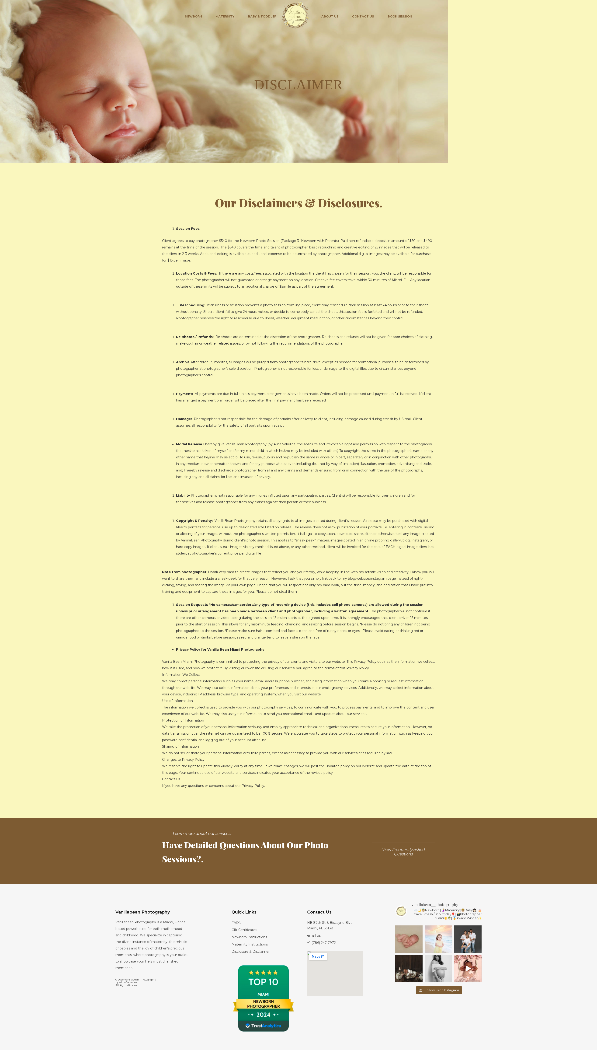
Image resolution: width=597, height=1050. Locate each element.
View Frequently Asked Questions (403, 852)
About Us (330, 16)
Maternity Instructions (250, 944)
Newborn (193, 16)
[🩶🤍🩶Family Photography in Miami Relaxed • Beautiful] (468, 939)
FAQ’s (236, 923)
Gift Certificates (244, 930)
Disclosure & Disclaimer (251, 951)
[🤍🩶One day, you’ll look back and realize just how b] (438, 968)
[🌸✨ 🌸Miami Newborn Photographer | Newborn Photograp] (468, 968)
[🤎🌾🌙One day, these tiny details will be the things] (409, 968)
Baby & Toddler (262, 16)
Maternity (224, 16)
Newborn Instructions (249, 937)
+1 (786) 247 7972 (321, 943)
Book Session (400, 16)
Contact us (363, 16)
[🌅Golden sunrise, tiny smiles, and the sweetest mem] (438, 939)
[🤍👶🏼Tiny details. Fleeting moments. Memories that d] (409, 939)
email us (314, 935)
